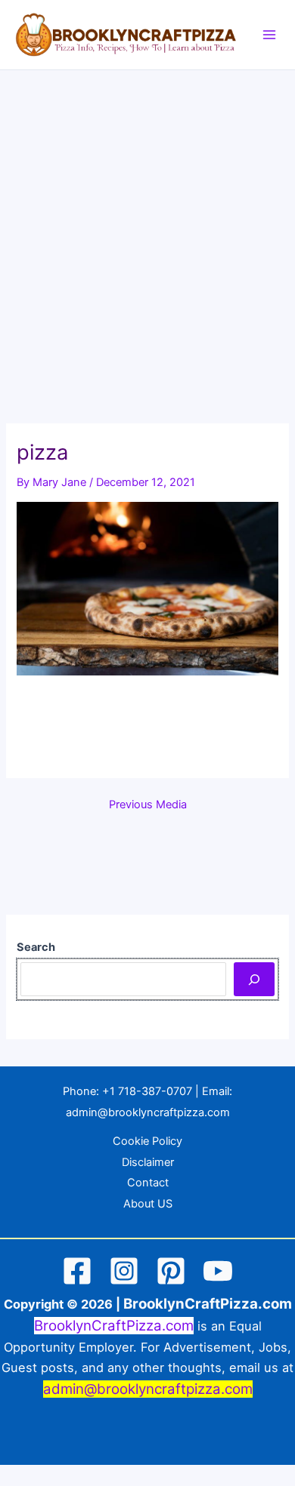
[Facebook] (77, 1271)
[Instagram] (124, 1271)
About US (147, 1204)
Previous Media (148, 805)
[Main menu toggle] (269, 35)
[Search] (254, 978)
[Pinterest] (171, 1271)
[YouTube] (218, 1271)
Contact (148, 1182)
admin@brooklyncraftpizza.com (148, 1112)
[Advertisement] (147, 225)
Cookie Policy (147, 1141)
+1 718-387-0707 (147, 1091)
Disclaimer (148, 1162)
